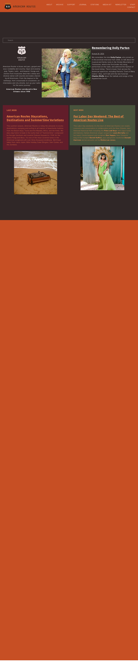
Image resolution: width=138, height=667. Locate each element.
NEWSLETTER (120, 5)
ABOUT (49, 5)
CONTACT (131, 7)
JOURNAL (83, 5)
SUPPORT (71, 5)
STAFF (132, 5)
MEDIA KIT (107, 5)
